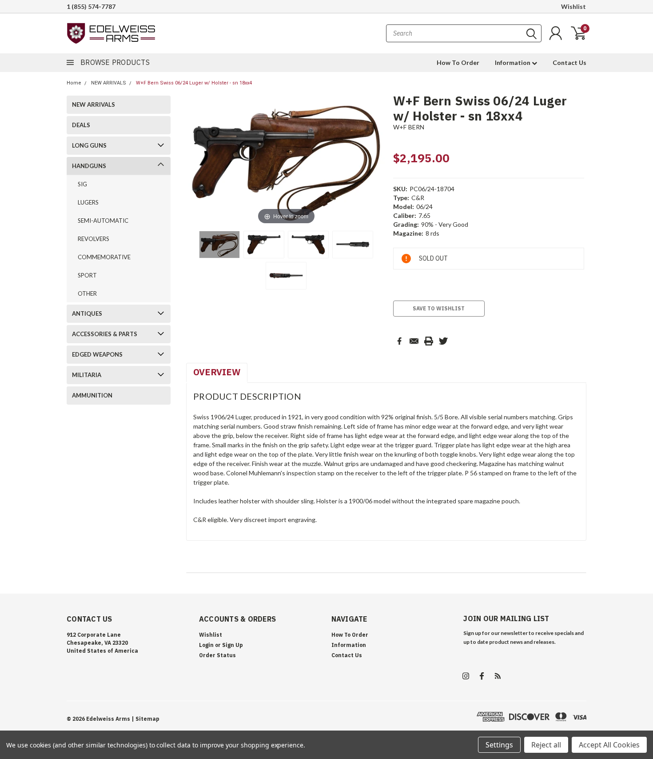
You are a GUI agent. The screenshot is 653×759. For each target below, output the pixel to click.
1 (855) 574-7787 (91, 6)
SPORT (87, 275)
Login (206, 645)
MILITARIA (86, 374)
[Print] (428, 341)
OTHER (87, 293)
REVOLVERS (93, 238)
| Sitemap (145, 718)
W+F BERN (409, 127)
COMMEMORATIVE (104, 257)
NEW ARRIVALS (108, 83)
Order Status (217, 655)
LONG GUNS (89, 145)
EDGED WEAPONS (97, 354)
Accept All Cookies (609, 745)
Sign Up (232, 645)
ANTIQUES (87, 313)
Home (74, 83)
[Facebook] (399, 341)
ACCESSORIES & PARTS (104, 333)
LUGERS (88, 202)
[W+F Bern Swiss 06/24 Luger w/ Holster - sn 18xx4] (219, 244)
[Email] (414, 341)
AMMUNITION (92, 395)
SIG (82, 184)
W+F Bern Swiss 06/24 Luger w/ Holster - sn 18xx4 (194, 83)
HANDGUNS (89, 165)
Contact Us (569, 62)
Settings (499, 745)
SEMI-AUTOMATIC (103, 220)
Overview (216, 372)
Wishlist (573, 6)
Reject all (546, 745)
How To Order (458, 62)
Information (513, 62)
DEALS (81, 125)
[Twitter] (443, 341)
